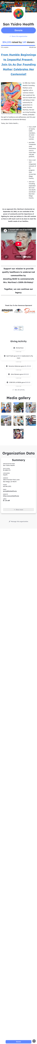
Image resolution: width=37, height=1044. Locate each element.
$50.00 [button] (19, 356)
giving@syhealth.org (10, 491)
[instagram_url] (5, 500)
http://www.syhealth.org (11, 496)
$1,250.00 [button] (28, 366)
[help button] (34, 1041)
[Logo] (7, 2)
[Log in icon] (34, 2)
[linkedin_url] (7, 500)
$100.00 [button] (26, 374)
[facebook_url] (3, 500)
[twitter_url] (9, 500)
